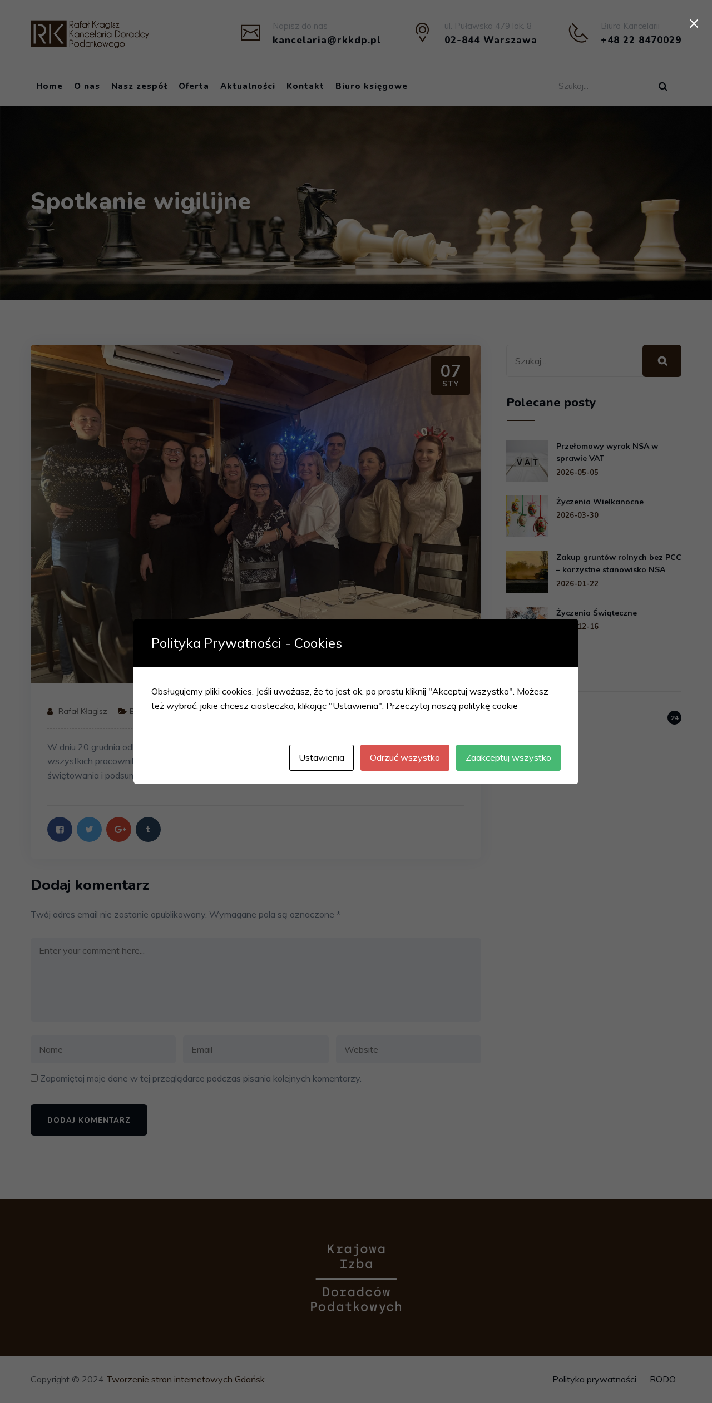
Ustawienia (321, 757)
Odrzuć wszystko (405, 757)
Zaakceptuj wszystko (508, 757)
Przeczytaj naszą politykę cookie (452, 705)
